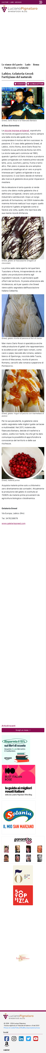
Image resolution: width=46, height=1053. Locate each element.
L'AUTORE (5, 2)
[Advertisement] (23, 37)
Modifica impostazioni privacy (30, 1028)
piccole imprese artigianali (16, 130)
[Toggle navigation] (40, 2)
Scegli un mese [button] (22, 730)
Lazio (27, 64)
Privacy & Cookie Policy (11, 1028)
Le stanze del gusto (12, 64)
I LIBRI (12, 2)
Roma (36, 64)
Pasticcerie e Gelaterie (16, 67)
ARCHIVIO (18, 2)
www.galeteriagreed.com (13, 523)
